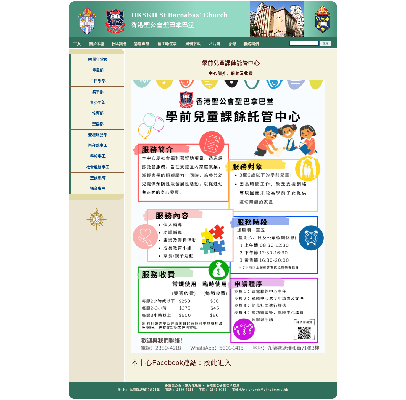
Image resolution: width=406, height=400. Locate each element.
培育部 (98, 113)
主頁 (77, 44)
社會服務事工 (97, 167)
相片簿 (215, 44)
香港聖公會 (173, 385)
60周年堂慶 (98, 59)
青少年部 (98, 102)
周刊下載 (193, 44)
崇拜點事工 (97, 145)
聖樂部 (98, 124)
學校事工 (98, 156)
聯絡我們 (251, 44)
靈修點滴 (98, 177)
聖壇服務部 (97, 134)
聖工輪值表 (167, 44)
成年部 (98, 91)
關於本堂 (97, 44)
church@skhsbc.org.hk (268, 389)
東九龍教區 (193, 385)
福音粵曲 (98, 188)
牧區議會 (119, 44)
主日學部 (98, 81)
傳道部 (98, 70)
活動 (233, 44)
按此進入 (217, 362)
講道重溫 (141, 44)
